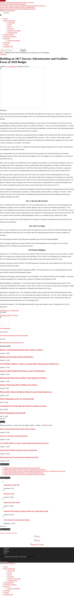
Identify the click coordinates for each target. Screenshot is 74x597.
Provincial (10, 29)
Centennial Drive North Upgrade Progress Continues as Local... (23, 406)
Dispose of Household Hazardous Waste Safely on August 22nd (22, 468)
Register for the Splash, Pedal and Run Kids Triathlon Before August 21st (25, 469)
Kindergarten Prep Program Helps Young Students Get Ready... (18, 9)
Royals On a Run (9, 493)
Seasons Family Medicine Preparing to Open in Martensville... (17, 7)
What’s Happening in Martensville (12, 413)
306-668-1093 (8, 47)
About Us (7, 39)
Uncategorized (12, 33)
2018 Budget (3, 310)
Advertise (7, 43)
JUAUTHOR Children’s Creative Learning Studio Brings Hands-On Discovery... (23, 5)
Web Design (22, 556)
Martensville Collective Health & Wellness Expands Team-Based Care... (26, 392)
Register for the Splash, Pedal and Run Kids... (13, 4)
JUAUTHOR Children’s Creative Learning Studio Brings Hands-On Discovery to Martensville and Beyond (34, 471)
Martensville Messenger (11, 556)
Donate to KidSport (13, 41)
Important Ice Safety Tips (11, 485)
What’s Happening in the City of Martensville (17, 399)
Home (6, 19)
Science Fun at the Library (12, 502)
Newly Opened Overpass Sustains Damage (17, 520)
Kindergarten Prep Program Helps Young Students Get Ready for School (24, 474)
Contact (6, 45)
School (9, 25)
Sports (9, 27)
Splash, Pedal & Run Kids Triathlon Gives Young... (19, 385)
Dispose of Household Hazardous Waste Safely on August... (17, 2)
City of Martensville (12, 66)
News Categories (9, 21)
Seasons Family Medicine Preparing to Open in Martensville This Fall (23, 472)
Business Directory (10, 37)
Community (11, 23)
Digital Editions (9, 35)
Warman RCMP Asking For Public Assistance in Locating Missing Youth (26, 511)
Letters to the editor (14, 31)
